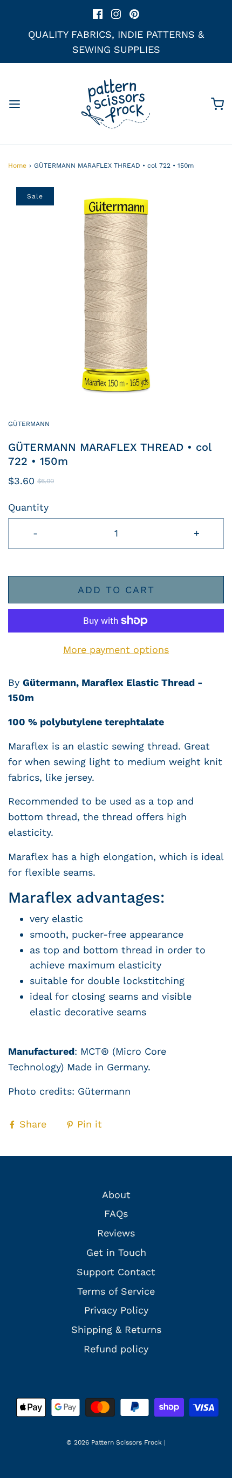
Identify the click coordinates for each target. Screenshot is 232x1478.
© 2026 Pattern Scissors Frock (114, 1442)
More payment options (116, 649)
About (116, 1194)
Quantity (28, 507)
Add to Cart (116, 589)
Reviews (116, 1233)
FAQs (116, 1213)
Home (17, 165)
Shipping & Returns (116, 1329)
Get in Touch (116, 1252)
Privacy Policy (116, 1310)
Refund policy (116, 1349)
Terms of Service (116, 1291)
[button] (116, 295)
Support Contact (116, 1271)
